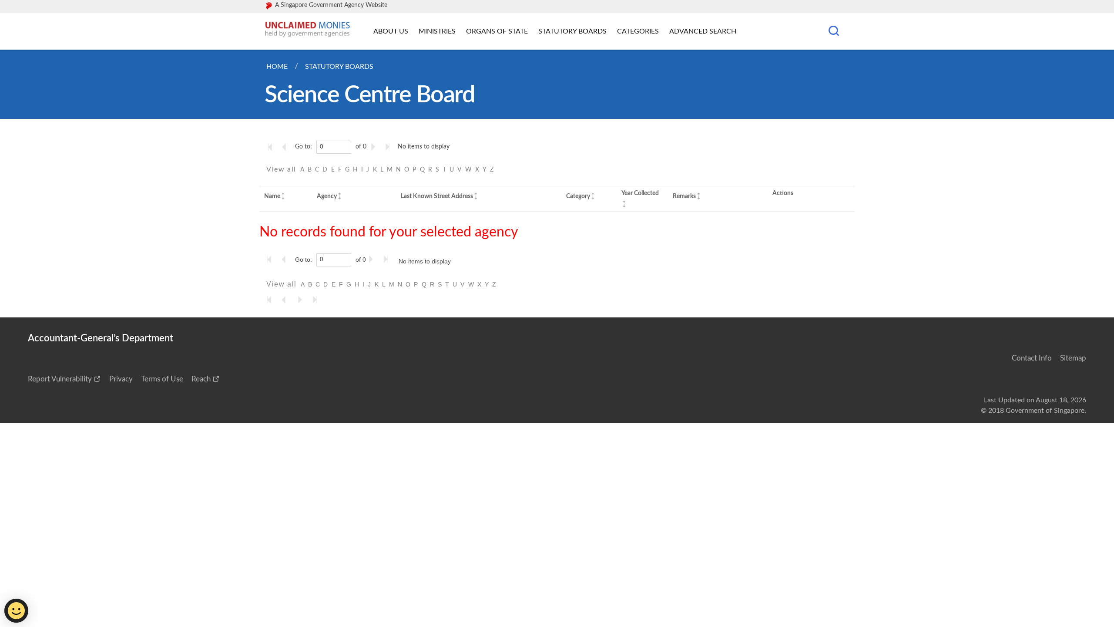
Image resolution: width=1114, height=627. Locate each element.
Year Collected (640, 193)
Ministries (437, 31)
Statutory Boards (572, 31)
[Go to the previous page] (286, 146)
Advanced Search (702, 31)
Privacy (121, 379)
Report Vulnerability (60, 379)
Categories (638, 31)
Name (272, 196)
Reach (201, 379)
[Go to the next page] (374, 146)
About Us (390, 31)
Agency (327, 196)
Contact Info (1032, 358)
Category (578, 196)
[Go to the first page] (271, 146)
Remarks (684, 196)
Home (277, 66)
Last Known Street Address (437, 196)
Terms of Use (162, 379)
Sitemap (1073, 358)
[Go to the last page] (389, 146)
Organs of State (497, 31)
